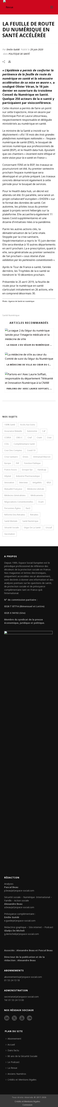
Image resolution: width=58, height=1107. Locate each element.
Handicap (42, 469)
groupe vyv (27, 469)
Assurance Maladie (13, 431)
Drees (25, 456)
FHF (17, 463)
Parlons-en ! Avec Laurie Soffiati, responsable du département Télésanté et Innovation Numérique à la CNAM (30, 388)
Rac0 (28, 508)
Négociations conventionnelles (18, 501)
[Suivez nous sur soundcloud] (29, 1018)
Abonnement (14, 1038)
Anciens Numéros (17, 1073)
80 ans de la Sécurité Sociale (22, 1056)
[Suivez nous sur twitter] (14, 1018)
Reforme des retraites (14, 514)
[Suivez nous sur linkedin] (6, 1018)
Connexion (27, 1105)
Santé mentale (10, 521)
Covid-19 (31, 450)
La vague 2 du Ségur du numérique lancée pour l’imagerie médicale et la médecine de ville (30, 345)
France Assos (10, 469)
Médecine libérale (35, 489)
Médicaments (37, 495)
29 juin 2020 (36, 49)
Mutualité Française (13, 489)
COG (6, 444)
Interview (23, 482)
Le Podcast (13, 1062)
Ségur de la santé (32, 527)
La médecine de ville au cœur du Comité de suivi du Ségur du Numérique (30, 364)
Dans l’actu (13, 1050)
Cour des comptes (13, 450)
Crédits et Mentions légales (22, 1079)
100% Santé (9, 424)
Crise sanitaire (11, 456)
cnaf (30, 437)
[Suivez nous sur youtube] (21, 1018)
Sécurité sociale (11, 527)
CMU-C (19, 437)
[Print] (11, 61)
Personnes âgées (12, 508)
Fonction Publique (32, 463)
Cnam (39, 437)
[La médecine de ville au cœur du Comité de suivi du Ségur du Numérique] (29, 356)
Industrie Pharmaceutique (28, 476)
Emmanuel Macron (41, 456)
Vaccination (9, 534)
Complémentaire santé (24, 444)
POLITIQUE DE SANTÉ (19, 53)
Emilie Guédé (13, 49)
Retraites (34, 514)
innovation (9, 482)
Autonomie (32, 431)
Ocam (41, 501)
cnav (49, 437)
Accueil (11, 1044)
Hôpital (7, 476)
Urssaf (49, 527)
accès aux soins (27, 424)
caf (43, 431)
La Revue (12, 1067)
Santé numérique (10, 315)
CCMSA (7, 437)
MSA (49, 482)
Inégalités (37, 482)
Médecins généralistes (15, 495)
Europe (7, 463)
